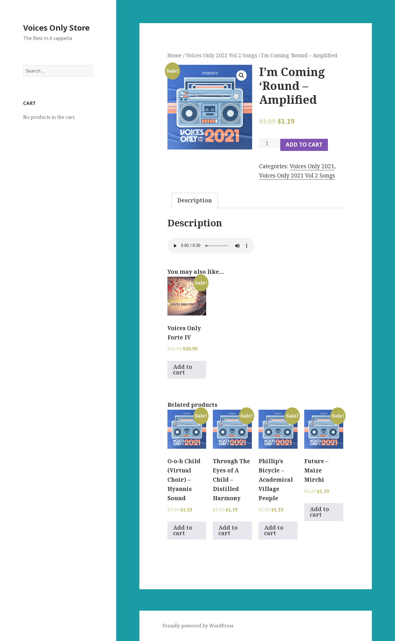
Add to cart (304, 144)
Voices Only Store (56, 27)
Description (194, 200)
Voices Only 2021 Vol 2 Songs (221, 55)
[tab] (194, 200)
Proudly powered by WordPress (198, 625)
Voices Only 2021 (312, 166)
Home (174, 55)
